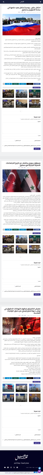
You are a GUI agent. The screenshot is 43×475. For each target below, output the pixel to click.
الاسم (39, 135)
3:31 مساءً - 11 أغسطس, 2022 (35, 315)
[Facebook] (17, 467)
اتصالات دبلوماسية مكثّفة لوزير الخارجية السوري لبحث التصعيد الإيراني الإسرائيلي (35, 398)
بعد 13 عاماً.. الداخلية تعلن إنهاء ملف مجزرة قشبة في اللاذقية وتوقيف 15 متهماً (22, 94)
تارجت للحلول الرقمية (9, 473)
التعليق (38, 121)
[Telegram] (8, 467)
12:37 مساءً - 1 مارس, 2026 (9, 400)
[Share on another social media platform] (4, 84)
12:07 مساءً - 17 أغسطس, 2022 (35, 167)
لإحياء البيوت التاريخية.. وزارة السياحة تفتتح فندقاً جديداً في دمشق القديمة (8, 94)
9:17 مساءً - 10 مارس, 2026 (22, 96)
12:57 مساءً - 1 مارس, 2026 (22, 390)
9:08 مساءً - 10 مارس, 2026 (9, 96)
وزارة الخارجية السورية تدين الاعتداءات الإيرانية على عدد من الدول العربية (22, 398)
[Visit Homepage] (22, 2)
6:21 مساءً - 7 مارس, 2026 (9, 106)
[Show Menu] (40, 2)
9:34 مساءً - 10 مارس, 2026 (35, 96)
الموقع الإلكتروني (37, 140)
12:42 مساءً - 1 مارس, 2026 (35, 400)
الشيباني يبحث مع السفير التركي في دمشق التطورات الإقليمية (35, 104)
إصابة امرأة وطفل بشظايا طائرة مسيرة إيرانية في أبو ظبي (35, 389)
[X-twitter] (14, 467)
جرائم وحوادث (5, 100)
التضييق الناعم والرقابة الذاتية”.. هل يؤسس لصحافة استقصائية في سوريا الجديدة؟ (21, 104)
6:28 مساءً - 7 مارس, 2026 (22, 106)
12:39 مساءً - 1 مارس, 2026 (22, 400)
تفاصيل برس (33, 473)
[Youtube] (4, 467)
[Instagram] (11, 467)
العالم (28, 315)
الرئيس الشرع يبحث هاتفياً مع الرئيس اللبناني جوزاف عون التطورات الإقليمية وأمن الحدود (35, 93)
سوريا (28, 12)
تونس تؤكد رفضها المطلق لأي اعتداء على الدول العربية (21, 389)
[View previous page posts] (22, 111)
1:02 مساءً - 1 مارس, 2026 (35, 390)
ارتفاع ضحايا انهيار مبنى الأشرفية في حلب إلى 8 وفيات (8, 104)
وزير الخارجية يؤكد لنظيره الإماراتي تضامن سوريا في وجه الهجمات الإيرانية (8, 398)
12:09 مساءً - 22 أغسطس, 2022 (35, 12)
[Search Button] (3, 2)
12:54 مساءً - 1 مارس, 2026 (9, 390)
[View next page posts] (20, 111)
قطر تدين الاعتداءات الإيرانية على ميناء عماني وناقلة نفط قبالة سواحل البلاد (8, 388)
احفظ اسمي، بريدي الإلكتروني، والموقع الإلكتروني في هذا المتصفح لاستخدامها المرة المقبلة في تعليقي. (22, 145)
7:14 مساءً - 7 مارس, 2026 (35, 106)
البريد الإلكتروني (17, 140)
